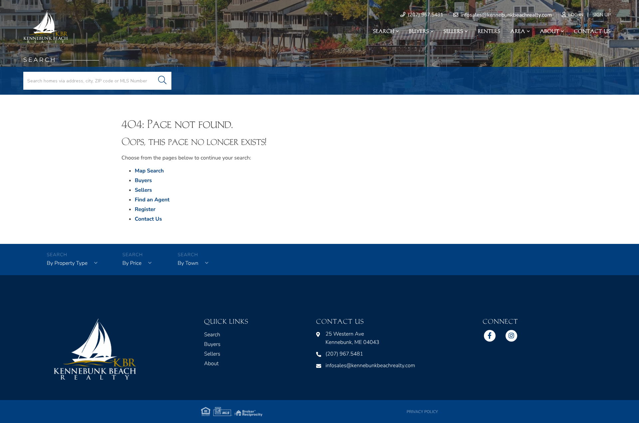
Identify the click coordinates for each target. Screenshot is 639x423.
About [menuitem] (549, 31)
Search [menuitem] (383, 31)
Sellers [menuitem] (453, 31)
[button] (162, 81)
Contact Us (148, 219)
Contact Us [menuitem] (592, 31)
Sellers (143, 190)
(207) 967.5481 (424, 15)
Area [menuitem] (518, 31)
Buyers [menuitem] (419, 31)
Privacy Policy (422, 412)
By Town (188, 263)
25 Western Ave (352, 338)
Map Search (149, 170)
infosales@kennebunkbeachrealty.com (505, 15)
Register (145, 209)
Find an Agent (152, 199)
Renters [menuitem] (489, 31)
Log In (575, 15)
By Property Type (67, 263)
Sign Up (601, 15)
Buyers (143, 180)
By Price (131, 263)
